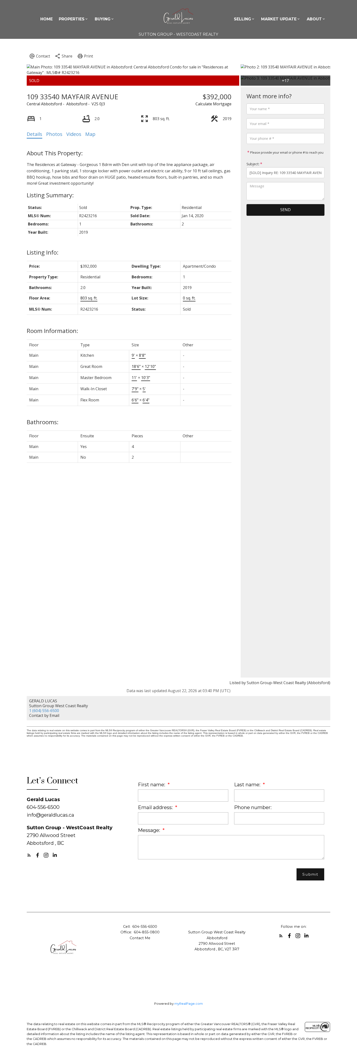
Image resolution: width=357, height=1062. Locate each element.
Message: (149, 830)
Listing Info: (43, 252)
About (314, 19)
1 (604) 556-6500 (44, 710)
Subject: (252, 164)
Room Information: (52, 331)
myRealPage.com (188, 1003)
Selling (242, 19)
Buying (102, 19)
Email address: (156, 807)
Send (285, 209)
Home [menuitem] (46, 19)
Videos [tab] (73, 134)
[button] (29, 855)
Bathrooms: (43, 422)
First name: (152, 785)
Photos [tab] (54, 134)
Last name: (248, 785)
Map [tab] (90, 134)
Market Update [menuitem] (279, 19)
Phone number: (253, 807)
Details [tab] (34, 134)
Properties (72, 19)
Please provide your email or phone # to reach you (286, 152)
